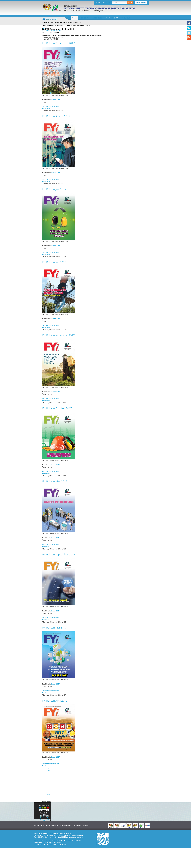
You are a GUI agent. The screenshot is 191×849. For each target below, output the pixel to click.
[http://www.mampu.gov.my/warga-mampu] (147, 825)
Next (48, 795)
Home (74, 18)
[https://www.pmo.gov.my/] (117, 825)
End (48, 797)
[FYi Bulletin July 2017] (58, 216)
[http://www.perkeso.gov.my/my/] (141, 825)
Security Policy (51, 825)
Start (48, 768)
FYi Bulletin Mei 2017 (54, 627)
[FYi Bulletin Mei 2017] (58, 655)
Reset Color (44, 810)
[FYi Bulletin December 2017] (58, 70)
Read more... (46, 108)
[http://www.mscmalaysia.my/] (123, 825)
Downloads (109, 18)
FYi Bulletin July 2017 (54, 189)
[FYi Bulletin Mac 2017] (58, 509)
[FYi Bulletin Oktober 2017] (58, 435)
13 (47, 792)
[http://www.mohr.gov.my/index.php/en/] (129, 825)
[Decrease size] (47, 817)
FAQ (117, 18)
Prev (48, 770)
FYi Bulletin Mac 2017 (54, 481)
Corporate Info (84, 18)
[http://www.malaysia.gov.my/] (111, 825)
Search (130, 2)
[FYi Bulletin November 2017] (58, 362)
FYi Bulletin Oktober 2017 (57, 408)
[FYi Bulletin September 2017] (58, 582)
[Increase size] (41, 817)
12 (47, 790)
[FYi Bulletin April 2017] (58, 728)
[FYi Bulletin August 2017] (58, 143)
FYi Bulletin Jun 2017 (54, 262)
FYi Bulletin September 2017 (58, 554)
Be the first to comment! (50, 106)
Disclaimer (77, 825)
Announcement (97, 18)
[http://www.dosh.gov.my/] (135, 825)
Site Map (86, 825)
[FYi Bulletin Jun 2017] (58, 289)
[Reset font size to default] (44, 817)
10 (47, 786)
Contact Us (126, 18)
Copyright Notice (65, 825)
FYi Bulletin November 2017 (58, 335)
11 (47, 788)
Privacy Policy (39, 825)
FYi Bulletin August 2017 (56, 116)
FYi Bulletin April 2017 (55, 700)
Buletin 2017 (55, 100)
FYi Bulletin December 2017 (58, 43)
